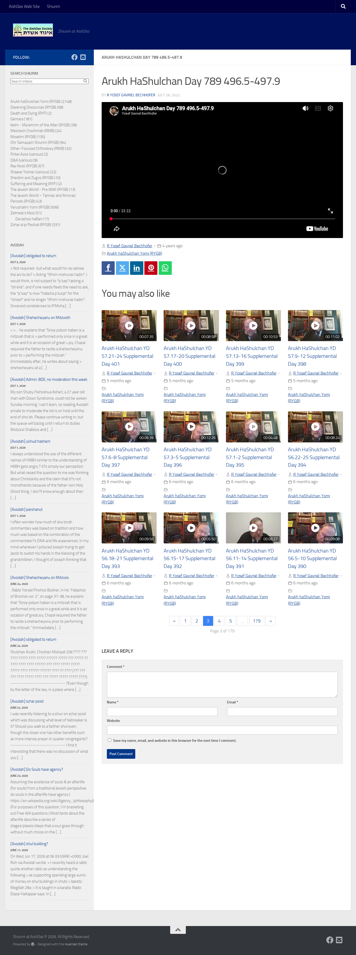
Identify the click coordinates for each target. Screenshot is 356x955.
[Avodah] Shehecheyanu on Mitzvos (39, 577)
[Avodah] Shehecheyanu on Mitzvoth (40, 317)
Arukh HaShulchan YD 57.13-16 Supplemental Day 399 (252, 356)
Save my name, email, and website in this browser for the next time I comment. (174, 740)
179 (257, 621)
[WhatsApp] (165, 268)
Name (113, 702)
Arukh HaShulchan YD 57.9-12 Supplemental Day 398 (312, 356)
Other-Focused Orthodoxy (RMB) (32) (40, 148)
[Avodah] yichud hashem (30, 441)
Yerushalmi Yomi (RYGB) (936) (34, 207)
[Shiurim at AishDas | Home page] (33, 30)
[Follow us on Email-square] (83, 57)
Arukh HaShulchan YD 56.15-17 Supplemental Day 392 (189, 558)
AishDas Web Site (24, 6)
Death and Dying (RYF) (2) (31, 113)
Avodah (17, 245)
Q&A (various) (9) (24, 160)
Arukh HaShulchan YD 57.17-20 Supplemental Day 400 (189, 356)
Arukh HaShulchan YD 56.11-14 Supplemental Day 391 (252, 558)
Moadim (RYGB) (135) (27, 136)
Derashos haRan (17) (32, 219)
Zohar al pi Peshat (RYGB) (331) (35, 224)
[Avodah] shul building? (29, 843)
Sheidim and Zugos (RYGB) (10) (35, 177)
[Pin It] (150, 268)
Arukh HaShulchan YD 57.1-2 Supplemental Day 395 (250, 457)
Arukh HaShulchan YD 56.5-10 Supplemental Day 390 (312, 558)
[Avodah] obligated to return (33, 255)
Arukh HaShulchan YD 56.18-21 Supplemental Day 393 (127, 558)
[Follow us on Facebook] (74, 57)
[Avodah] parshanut (26, 509)
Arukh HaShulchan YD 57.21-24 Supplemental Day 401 (127, 356)
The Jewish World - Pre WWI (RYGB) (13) (42, 189)
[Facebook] (108, 268)
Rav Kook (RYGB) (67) (27, 166)
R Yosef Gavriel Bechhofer (131, 95)
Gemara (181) (21, 119)
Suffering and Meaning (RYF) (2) (36, 183)
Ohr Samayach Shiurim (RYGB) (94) (38, 142)
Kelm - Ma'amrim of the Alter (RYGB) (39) (43, 125)
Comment (116, 667)
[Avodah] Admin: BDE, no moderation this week (48, 379)
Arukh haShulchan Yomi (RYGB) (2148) (41, 101)
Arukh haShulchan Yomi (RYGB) (134, 253)
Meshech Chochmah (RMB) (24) (36, 130)
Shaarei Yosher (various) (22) (33, 172)
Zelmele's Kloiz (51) (26, 213)
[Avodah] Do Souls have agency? (36, 769)
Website (113, 721)
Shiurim (53, 6)
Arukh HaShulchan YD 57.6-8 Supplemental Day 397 (126, 457)
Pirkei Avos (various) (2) (29, 154)
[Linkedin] (136, 268)
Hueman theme (76, 944)
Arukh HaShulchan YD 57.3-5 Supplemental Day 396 (188, 457)
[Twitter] (122, 268)
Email (232, 702)
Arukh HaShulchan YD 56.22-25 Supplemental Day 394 (314, 457)
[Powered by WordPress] (32, 944)
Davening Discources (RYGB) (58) (36, 107)
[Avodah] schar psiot (27, 701)
